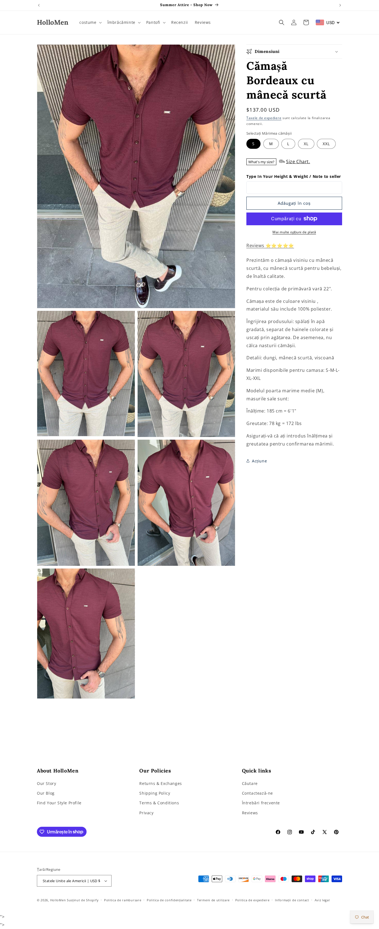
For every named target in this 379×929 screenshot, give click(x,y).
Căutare (250, 783)
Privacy (146, 812)
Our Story (46, 783)
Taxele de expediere (263, 118)
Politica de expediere (252, 900)
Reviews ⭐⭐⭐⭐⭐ (270, 245)
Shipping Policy (154, 793)
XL (306, 143)
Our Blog (46, 793)
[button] (90, 22)
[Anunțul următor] (340, 5)
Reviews (250, 812)
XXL (326, 143)
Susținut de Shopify (82, 900)
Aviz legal (322, 900)
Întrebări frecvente (261, 803)
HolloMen (58, 900)
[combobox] (328, 22)
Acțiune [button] (259, 461)
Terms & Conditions (159, 803)
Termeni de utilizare (213, 900)
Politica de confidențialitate (169, 900)
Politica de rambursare (122, 900)
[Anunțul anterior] (39, 5)
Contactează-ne (257, 793)
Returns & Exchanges (160, 783)
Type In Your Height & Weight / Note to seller (293, 176)
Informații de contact (292, 900)
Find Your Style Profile (59, 803)
